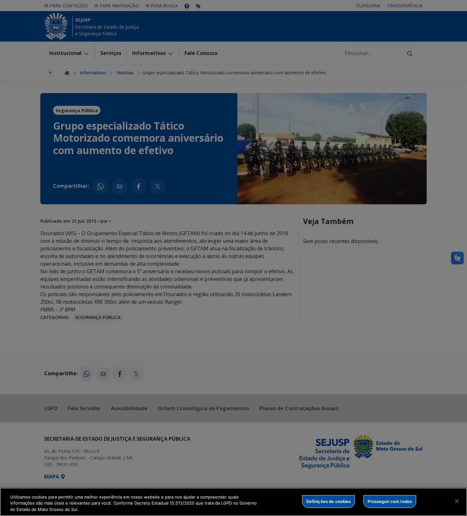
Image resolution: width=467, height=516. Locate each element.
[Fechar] (457, 501)
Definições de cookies (328, 501)
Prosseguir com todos (390, 501)
